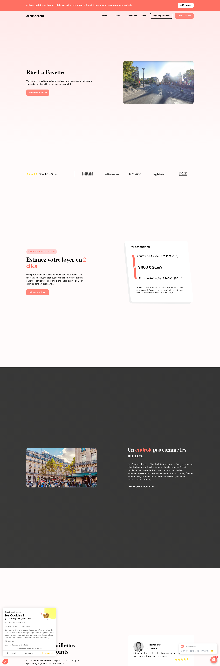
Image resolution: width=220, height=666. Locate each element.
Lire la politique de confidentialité (16, 645)
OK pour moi (47, 653)
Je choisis (29, 653)
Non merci (11, 653)
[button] (105, 16)
